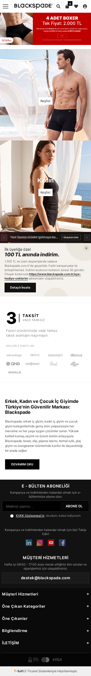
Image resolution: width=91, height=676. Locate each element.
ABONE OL (74, 506)
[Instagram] (39, 542)
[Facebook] (62, 542)
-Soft (19, 671)
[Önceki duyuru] (4, 237)
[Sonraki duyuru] (87, 237)
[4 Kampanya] (45, 29)
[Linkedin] (28, 542)
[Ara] (58, 6)
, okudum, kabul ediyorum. (48, 515)
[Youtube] (51, 542)
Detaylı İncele (20, 287)
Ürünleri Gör (71, 237)
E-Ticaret (31, 671)
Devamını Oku (22, 464)
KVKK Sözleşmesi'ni (30, 515)
